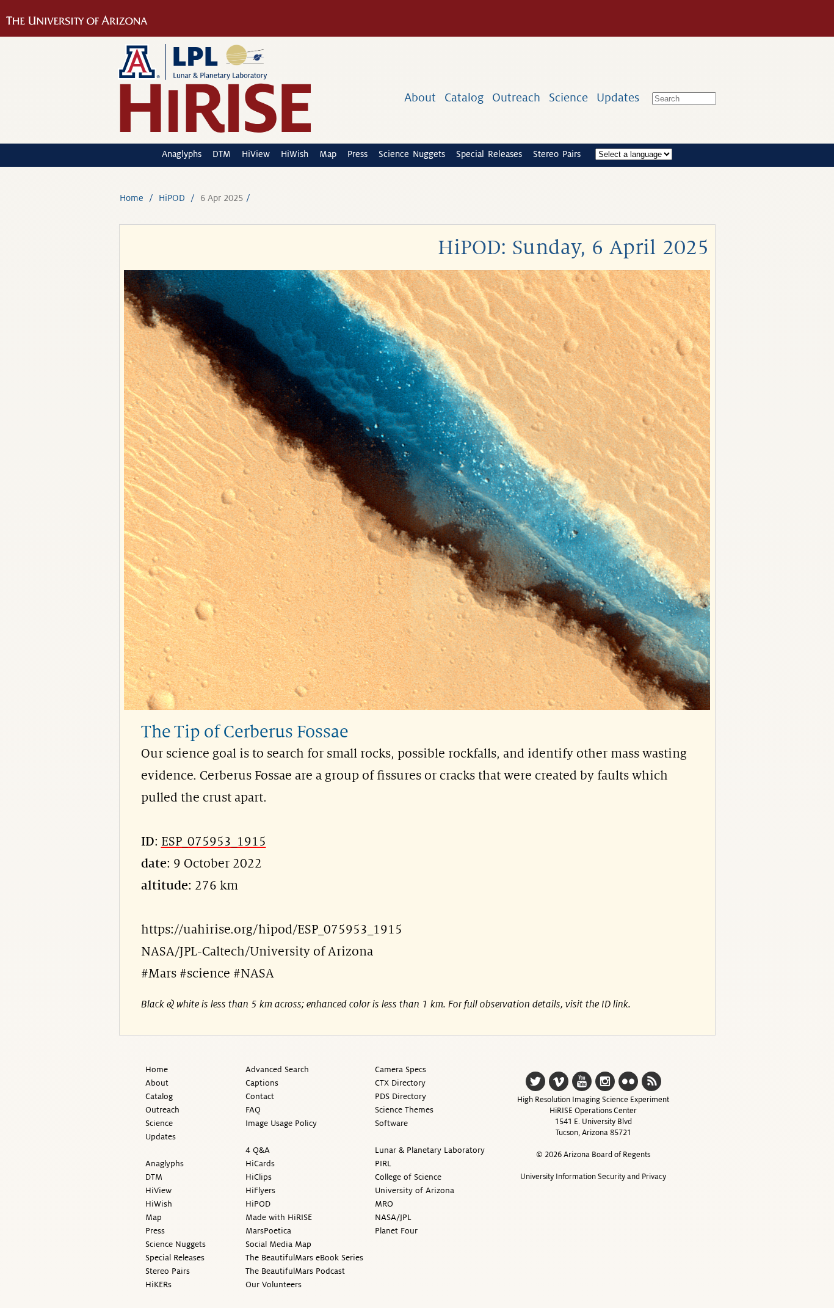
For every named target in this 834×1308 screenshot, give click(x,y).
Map (327, 154)
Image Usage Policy (281, 1123)
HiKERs (158, 1284)
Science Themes (404, 1109)
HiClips (258, 1177)
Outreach (516, 97)
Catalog (464, 97)
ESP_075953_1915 (213, 842)
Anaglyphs (181, 154)
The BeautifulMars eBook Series (304, 1257)
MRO (384, 1203)
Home (131, 198)
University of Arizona (414, 1190)
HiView (256, 154)
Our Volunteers (273, 1284)
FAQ (253, 1109)
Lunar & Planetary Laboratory (430, 1150)
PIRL (383, 1163)
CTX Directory (400, 1082)
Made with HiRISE (278, 1217)
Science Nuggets (412, 154)
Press (357, 154)
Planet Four (396, 1230)
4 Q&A (257, 1150)
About (420, 97)
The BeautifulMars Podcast (295, 1271)
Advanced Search (277, 1069)
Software (391, 1123)
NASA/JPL (393, 1217)
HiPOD (172, 198)
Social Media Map (278, 1244)
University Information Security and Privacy (593, 1176)
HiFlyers (260, 1190)
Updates (617, 97)
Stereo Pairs (557, 154)
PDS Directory (400, 1096)
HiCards (260, 1163)
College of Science (408, 1177)
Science (568, 97)
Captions (261, 1082)
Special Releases (489, 154)
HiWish (294, 154)
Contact (259, 1096)
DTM (221, 154)
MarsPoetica (268, 1230)
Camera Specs (400, 1069)
